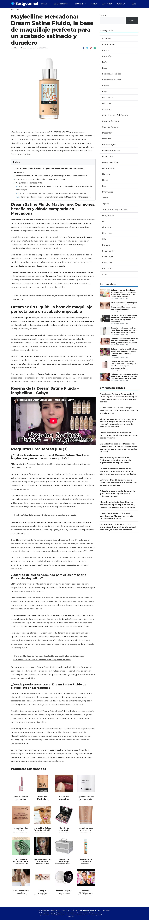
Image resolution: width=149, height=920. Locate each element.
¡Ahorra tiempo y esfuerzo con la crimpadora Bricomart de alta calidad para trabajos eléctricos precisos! (118, 527)
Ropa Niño (107, 268)
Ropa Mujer (107, 257)
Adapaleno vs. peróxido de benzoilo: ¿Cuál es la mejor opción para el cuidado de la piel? (117, 493)
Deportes (121, 4)
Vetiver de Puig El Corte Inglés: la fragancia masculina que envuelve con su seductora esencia (118, 482)
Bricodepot (107, 97)
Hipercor (106, 174)
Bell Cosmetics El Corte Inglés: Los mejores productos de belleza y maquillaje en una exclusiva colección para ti (124, 306)
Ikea (104, 186)
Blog (134, 4)
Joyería (105, 204)
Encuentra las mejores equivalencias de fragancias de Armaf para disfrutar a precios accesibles (124, 318)
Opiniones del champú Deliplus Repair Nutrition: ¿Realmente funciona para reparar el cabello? (124, 352)
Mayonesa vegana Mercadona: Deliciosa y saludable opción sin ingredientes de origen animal (115, 460)
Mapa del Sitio (96, 910)
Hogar (44, 4)
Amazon (106, 50)
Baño (104, 62)
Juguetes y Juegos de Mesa (115, 209)
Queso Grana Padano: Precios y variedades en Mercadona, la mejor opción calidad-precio (117, 516)
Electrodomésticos (111, 151)
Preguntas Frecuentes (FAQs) (28, 183)
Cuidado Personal (110, 127)
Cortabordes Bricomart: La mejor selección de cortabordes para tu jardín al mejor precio (119, 410)
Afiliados (106, 910)
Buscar (103, 15)
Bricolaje (79, 4)
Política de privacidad (80, 910)
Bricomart (107, 103)
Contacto (65, 910)
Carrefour (106, 109)
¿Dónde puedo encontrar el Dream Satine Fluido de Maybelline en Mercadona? (53, 197)
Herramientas (108, 168)
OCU (104, 239)
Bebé (104, 68)
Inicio (12, 10)
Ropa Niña (107, 263)
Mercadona (107, 233)
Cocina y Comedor (111, 121)
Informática (107, 192)
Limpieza (106, 227)
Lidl (104, 221)
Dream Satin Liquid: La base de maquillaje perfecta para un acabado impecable (50, 176)
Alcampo (106, 38)
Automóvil (107, 56)
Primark (106, 245)
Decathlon (107, 133)
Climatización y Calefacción (115, 115)
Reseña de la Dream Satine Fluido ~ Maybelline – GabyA (40, 179)
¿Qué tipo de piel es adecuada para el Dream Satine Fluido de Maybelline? (51, 193)
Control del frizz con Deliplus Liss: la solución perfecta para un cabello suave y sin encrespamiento (123, 365)
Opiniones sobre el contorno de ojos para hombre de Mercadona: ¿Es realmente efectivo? (124, 341)
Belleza (94, 4)
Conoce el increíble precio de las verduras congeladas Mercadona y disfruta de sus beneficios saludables (118, 471)
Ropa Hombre (109, 251)
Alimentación (108, 44)
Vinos (104, 274)
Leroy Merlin (108, 215)
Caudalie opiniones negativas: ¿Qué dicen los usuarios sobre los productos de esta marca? (124, 330)
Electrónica (107, 4)
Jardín (105, 198)
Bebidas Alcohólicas (111, 74)
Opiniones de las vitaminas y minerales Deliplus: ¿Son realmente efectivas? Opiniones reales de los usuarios (123, 293)
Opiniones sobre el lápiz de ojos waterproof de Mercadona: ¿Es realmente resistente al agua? (124, 376)
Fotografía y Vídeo (110, 162)
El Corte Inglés (109, 145)
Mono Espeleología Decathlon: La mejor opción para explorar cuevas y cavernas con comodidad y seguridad (118, 504)
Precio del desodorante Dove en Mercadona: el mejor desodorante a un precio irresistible (118, 435)
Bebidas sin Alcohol (111, 80)
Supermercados (61, 4)
